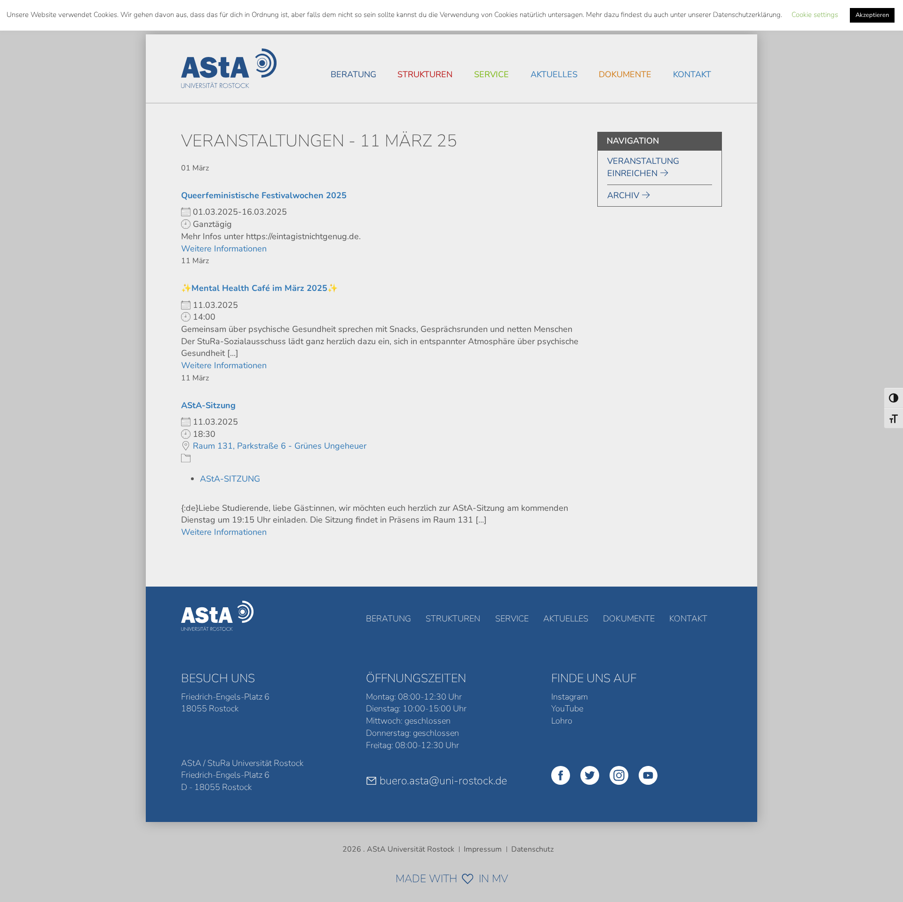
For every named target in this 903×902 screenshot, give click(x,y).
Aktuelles (554, 74)
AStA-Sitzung (208, 405)
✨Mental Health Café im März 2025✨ (259, 288)
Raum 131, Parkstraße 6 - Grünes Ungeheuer (279, 445)
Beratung (353, 74)
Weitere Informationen (224, 248)
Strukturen (424, 74)
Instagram (569, 696)
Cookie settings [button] (815, 14)
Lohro (561, 720)
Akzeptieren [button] (872, 15)
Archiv (623, 195)
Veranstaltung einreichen (643, 167)
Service (491, 74)
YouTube (567, 708)
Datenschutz (532, 849)
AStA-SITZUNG (230, 478)
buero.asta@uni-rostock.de (443, 780)
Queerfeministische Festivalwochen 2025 (264, 195)
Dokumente (625, 74)
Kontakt (692, 74)
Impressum (483, 849)
